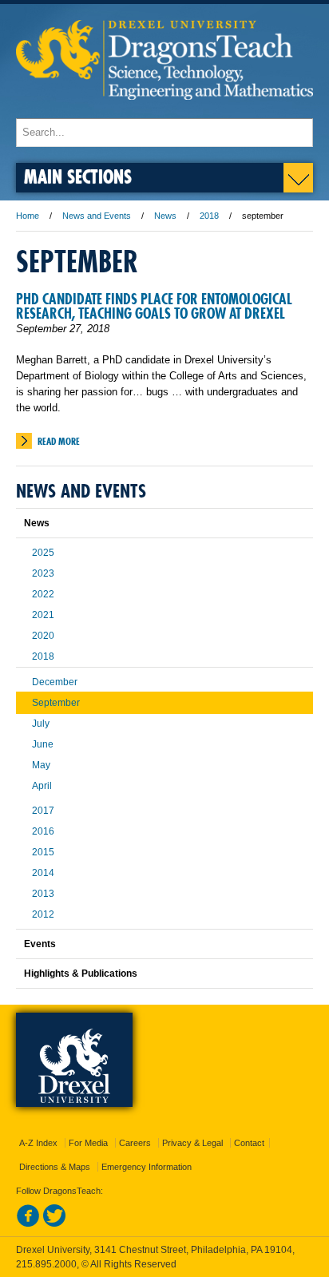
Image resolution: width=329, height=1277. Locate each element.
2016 (43, 831)
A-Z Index (38, 1143)
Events (40, 944)
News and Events (96, 215)
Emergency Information (146, 1167)
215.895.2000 (46, 1264)
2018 (209, 215)
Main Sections (78, 176)
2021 (43, 615)
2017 (43, 810)
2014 (43, 872)
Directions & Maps (54, 1167)
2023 (43, 573)
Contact (249, 1143)
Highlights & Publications (80, 973)
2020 (43, 635)
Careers (135, 1143)
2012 (43, 914)
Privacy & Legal (192, 1143)
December (54, 682)
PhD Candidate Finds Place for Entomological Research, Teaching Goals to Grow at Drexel (154, 306)
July (41, 723)
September (56, 702)
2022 (43, 594)
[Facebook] (28, 1224)
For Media (88, 1143)
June (43, 744)
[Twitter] (54, 1224)
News (165, 215)
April (42, 785)
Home (27, 215)
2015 (43, 852)
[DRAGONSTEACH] (164, 110)
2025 (43, 552)
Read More (59, 441)
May (41, 765)
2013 (43, 893)
